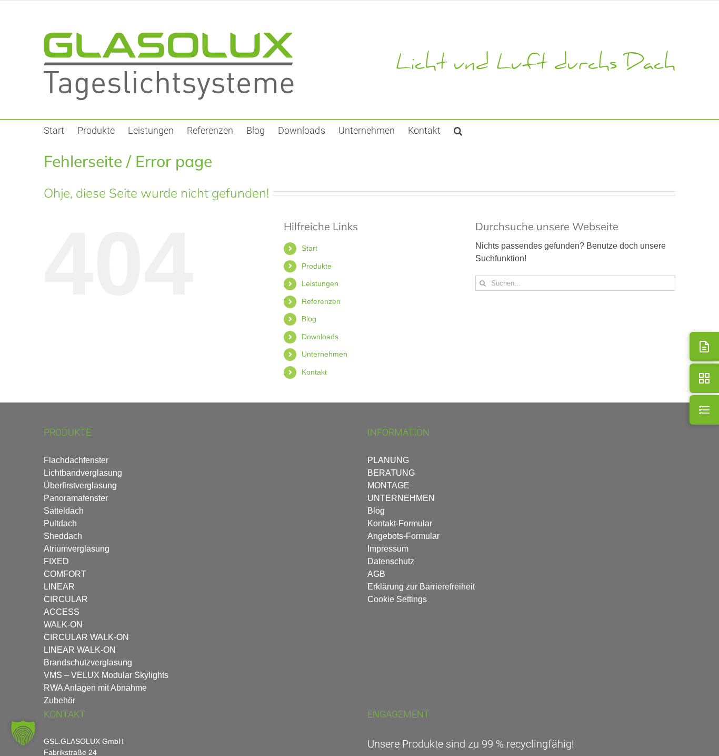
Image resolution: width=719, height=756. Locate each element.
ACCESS (61, 611)
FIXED (56, 561)
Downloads (320, 336)
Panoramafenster (76, 498)
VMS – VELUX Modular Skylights (106, 675)
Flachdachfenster (76, 460)
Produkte (317, 266)
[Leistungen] (704, 410)
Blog (309, 319)
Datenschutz (390, 561)
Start (309, 248)
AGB (376, 574)
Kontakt (314, 372)
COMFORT (65, 574)
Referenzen (321, 301)
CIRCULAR (66, 599)
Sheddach (63, 536)
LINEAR (59, 586)
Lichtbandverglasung (83, 472)
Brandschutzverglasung (88, 662)
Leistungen (320, 283)
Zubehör (59, 700)
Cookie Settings (397, 599)
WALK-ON (63, 624)
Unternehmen (324, 354)
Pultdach (60, 523)
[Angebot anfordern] (704, 346)
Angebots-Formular (403, 536)
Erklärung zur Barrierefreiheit (421, 586)
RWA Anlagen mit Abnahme (95, 687)
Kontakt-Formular (399, 523)
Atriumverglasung (76, 548)
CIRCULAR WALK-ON (86, 637)
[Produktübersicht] (704, 378)
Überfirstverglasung (80, 485)
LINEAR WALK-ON (80, 649)
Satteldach (64, 510)
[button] (458, 130)
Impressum (387, 548)
